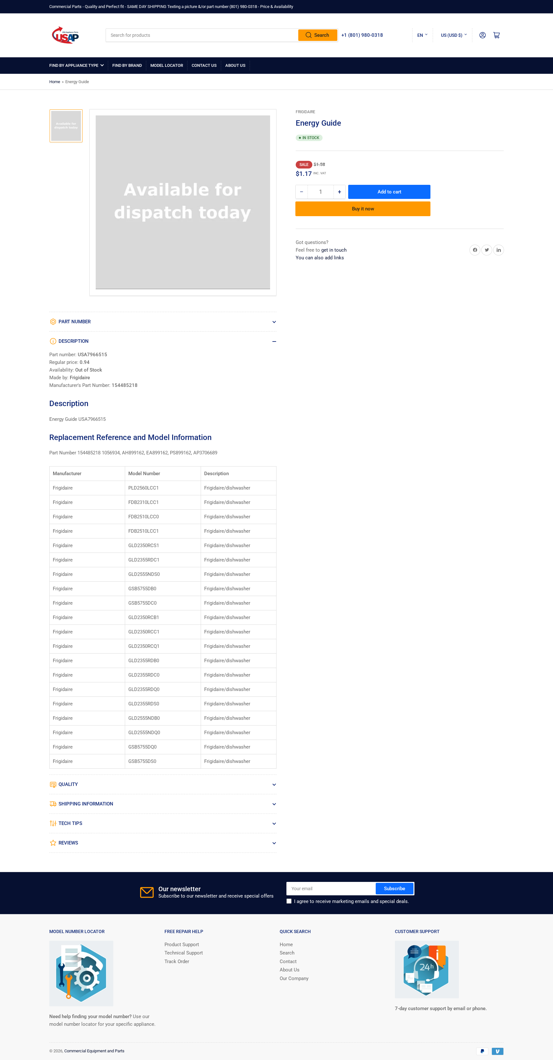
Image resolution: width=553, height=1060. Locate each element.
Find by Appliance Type (73, 65)
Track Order (176, 961)
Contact (288, 961)
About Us (235, 65)
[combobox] (222, 35)
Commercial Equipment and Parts (94, 1050)
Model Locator (166, 65)
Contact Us (204, 65)
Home (54, 81)
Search (321, 35)
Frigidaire (305, 112)
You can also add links (320, 258)
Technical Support (183, 953)
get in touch (334, 250)
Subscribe (394, 888)
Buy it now (363, 209)
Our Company (294, 978)
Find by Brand (127, 65)
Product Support (181, 944)
